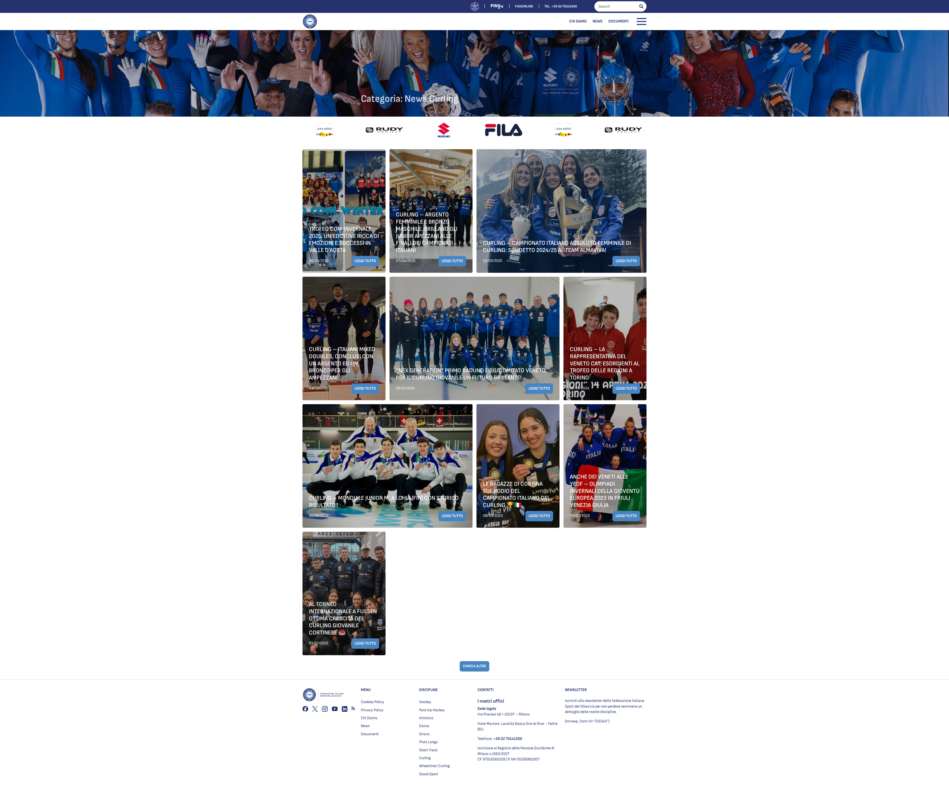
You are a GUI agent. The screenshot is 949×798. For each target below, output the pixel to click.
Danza (424, 726)
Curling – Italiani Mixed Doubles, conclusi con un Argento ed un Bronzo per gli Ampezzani (342, 363)
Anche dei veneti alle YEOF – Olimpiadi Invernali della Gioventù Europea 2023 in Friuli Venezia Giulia (605, 491)
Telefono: (499, 738)
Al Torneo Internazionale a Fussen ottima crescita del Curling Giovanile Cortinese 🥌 (343, 618)
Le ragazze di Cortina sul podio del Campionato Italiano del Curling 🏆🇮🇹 (516, 494)
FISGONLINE (524, 6)
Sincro (424, 734)
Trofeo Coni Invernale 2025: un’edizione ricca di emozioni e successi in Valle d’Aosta (344, 239)
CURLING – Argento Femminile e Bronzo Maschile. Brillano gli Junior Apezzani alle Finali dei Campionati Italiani (426, 232)
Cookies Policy (372, 702)
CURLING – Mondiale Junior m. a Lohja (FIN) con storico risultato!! (384, 501)
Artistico (426, 718)
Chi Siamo (578, 21)
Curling (425, 758)
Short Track (428, 750)
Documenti (618, 21)
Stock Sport (428, 774)
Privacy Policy (372, 710)
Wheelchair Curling (434, 766)
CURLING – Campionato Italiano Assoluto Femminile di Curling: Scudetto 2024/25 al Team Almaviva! (557, 246)
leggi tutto (365, 261)
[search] (641, 6)
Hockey (425, 702)
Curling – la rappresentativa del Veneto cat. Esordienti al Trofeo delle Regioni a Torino (605, 363)
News (598, 21)
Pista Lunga (428, 742)
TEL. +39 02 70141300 (560, 6)
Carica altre (474, 666)
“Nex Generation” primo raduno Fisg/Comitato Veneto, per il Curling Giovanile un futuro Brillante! (471, 374)
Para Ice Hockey (432, 710)
